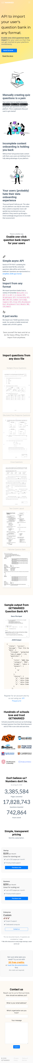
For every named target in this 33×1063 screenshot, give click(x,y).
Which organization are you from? (16, 1012)
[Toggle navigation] (29, 2)
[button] (9, 50)
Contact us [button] (16, 929)
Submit (16, 1047)
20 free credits (16, 962)
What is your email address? (16, 1003)
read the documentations (18, 965)
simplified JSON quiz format (12, 274)
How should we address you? (16, 995)
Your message (17, 1020)
